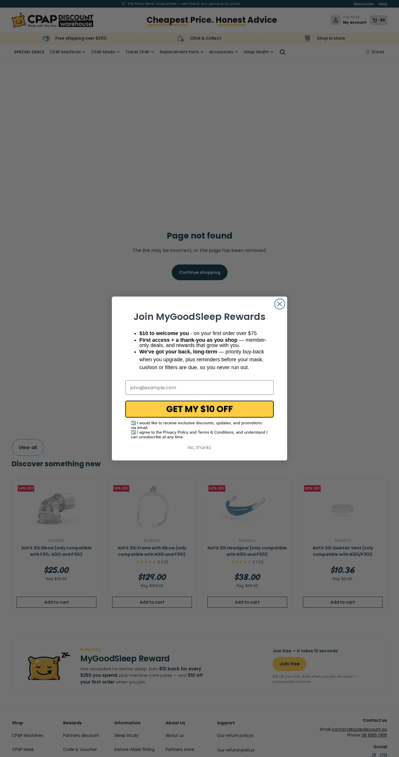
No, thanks (199, 447)
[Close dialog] (280, 304)
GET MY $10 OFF (199, 409)
